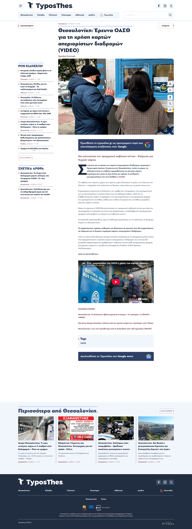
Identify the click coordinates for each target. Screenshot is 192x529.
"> (111, 144)
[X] (171, 5)
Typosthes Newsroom (66, 56)
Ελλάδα (40, 15)
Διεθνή (91, 15)
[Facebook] (158, 5)
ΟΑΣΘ (122, 176)
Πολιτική (53, 15)
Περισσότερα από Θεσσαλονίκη (57, 411)
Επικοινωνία (91, 499)
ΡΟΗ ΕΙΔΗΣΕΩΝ (30, 66)
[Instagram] (165, 5)
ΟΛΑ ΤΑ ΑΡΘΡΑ (24, 158)
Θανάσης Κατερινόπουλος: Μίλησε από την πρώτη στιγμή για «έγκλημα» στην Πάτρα (115, 323)
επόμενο (165, 25)
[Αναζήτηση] (170, 15)
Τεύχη (103, 499)
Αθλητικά (79, 15)
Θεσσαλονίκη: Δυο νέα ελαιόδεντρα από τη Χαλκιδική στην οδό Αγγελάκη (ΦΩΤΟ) (115, 328)
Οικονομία (66, 15)
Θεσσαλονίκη (26, 15)
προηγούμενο (27, 25)
